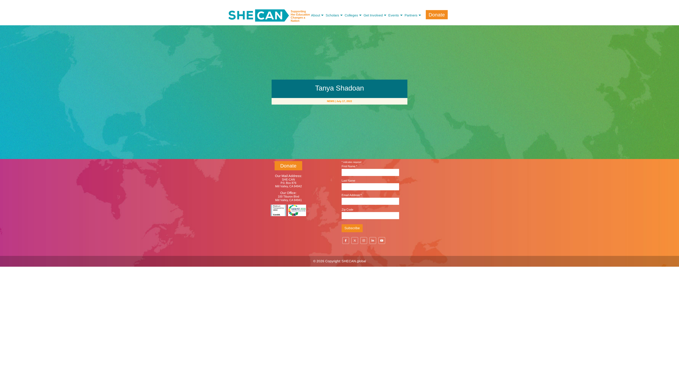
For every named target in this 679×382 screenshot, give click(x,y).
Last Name (348, 180)
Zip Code (347, 209)
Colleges (351, 15)
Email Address (352, 195)
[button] (345, 240)
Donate (437, 14)
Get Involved (373, 15)
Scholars (332, 15)
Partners (411, 15)
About (315, 15)
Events (393, 15)
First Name (349, 166)
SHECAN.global (354, 261)
